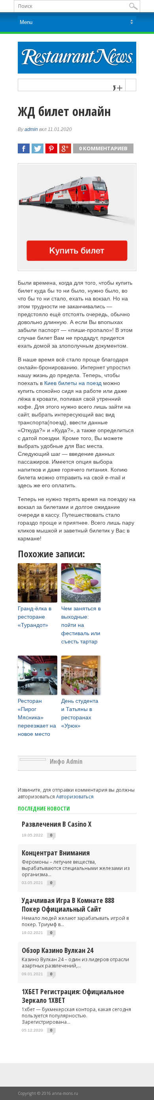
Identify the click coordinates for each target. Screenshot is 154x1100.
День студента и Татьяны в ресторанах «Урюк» (79, 713)
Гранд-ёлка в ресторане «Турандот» (34, 616)
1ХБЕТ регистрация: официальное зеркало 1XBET (73, 995)
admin (31, 129)
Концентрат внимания (56, 852)
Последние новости (44, 808)
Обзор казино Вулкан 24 (57, 950)
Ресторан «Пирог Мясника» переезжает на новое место (37, 717)
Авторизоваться (75, 796)
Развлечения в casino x (57, 824)
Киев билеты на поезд (72, 383)
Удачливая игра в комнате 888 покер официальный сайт (68, 904)
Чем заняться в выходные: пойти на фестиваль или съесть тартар (81, 625)
